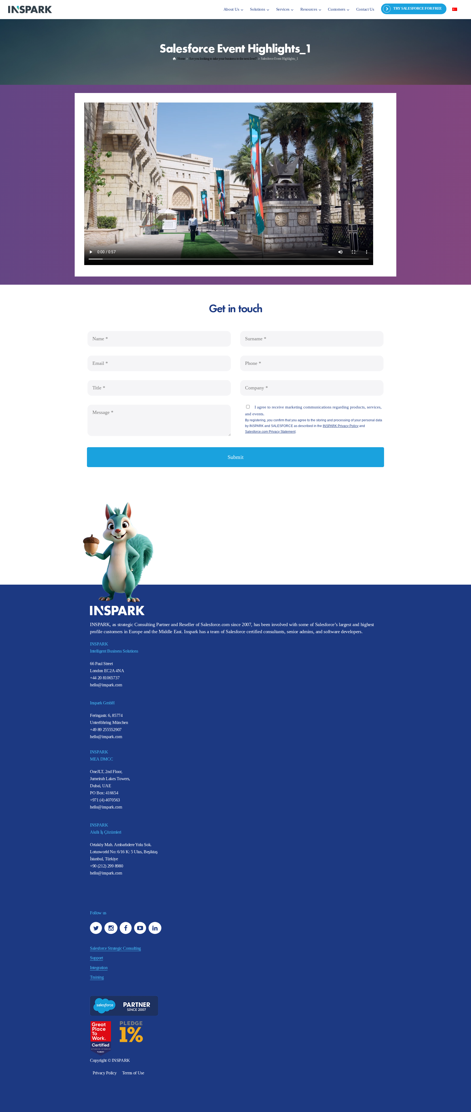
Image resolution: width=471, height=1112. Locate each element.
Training (97, 977)
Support (96, 957)
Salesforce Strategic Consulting (115, 948)
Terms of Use (133, 1073)
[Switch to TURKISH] (454, 9)
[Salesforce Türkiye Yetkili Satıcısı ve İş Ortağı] (30, 9)
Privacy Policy (105, 1073)
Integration (98, 967)
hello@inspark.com (106, 685)
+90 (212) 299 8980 (106, 866)
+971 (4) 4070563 (105, 800)
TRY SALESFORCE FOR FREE (417, 8)
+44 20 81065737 (104, 677)
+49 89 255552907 (106, 729)
